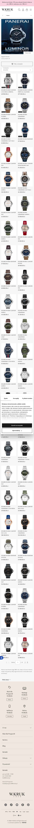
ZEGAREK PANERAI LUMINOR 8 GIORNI (8, 115)
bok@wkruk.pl (6, 778)
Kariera (5, 740)
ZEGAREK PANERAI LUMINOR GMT (25, 483)
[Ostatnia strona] (27, 662)
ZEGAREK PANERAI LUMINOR (8, 286)
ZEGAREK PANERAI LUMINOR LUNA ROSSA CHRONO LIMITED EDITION (8, 91)
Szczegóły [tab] (16, 398)
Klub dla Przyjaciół (9, 734)
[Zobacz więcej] (31, 15)
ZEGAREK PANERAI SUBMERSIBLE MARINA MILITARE (23, 213)
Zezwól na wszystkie (17, 425)
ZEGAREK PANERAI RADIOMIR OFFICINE (8, 556)
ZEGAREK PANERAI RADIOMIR (25, 139)
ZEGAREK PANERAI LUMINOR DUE (8, 164)
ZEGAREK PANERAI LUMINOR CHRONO (8, 654)
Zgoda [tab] (6, 398)
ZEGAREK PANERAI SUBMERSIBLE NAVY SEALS (7, 140)
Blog (4, 746)
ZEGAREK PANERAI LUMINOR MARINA (8, 189)
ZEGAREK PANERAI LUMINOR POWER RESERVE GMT (25, 164)
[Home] (7, 10)
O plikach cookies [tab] (27, 398)
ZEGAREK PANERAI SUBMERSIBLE (22, 115)
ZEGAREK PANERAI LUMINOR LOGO (8, 336)
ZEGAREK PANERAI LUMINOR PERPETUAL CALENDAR (25, 91)
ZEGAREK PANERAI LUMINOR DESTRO (25, 262)
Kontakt (5, 752)
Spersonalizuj (16, 430)
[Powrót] (3, 15)
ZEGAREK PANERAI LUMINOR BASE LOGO (25, 507)
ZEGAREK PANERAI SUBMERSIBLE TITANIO (23, 458)
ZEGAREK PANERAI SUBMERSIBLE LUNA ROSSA (8, 360)
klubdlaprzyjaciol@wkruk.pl (10, 783)
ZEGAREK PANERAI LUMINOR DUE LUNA (8, 532)
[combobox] (17, 70)
